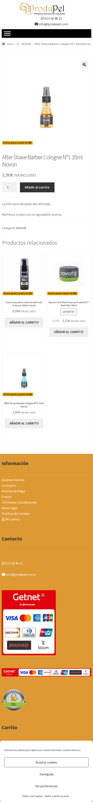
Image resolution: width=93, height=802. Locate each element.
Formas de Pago (13, 491)
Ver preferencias (46, 786)
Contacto (9, 485)
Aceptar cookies (46, 762)
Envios (6, 496)
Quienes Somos (13, 480)
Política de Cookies (32, 796)
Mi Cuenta (12, 519)
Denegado (47, 774)
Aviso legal (10, 508)
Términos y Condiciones (19, 502)
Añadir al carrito (37, 187)
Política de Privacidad (57, 796)
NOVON (26, 44)
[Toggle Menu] (7, 34)
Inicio (10, 44)
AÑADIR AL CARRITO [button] (24, 322)
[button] (84, 64)
